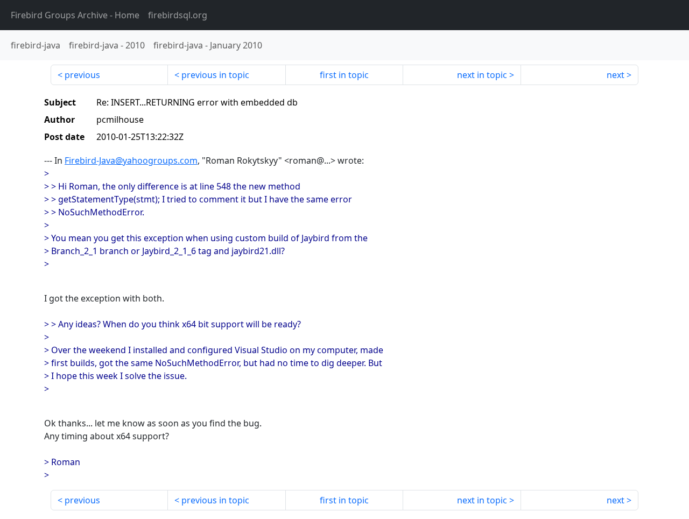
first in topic (344, 75)
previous (82, 75)
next (615, 75)
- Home (75, 15)
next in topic (482, 75)
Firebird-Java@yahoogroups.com (131, 160)
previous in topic (215, 75)
